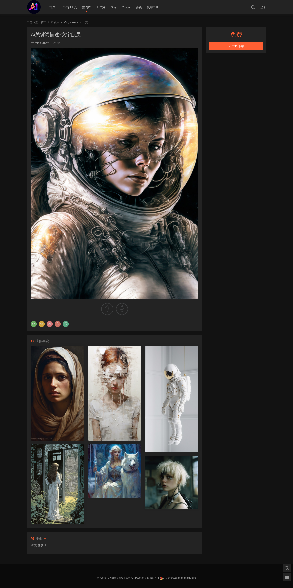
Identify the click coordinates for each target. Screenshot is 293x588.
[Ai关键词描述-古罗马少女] (57, 393)
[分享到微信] (34, 324)
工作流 (100, 7)
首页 (52, 7)
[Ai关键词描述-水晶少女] (114, 471)
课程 (113, 7)
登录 (40, 545)
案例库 (86, 7)
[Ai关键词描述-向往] (57, 484)
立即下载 (237, 46)
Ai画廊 (34, 7)
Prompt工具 (69, 7)
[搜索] (253, 7)
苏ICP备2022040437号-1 (144, 577)
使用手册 (153, 7)
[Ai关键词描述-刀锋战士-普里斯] (171, 482)
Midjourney (42, 42)
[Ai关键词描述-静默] (114, 393)
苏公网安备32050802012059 (179, 577)
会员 (139, 7)
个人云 (126, 7)
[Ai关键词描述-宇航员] (171, 399)
